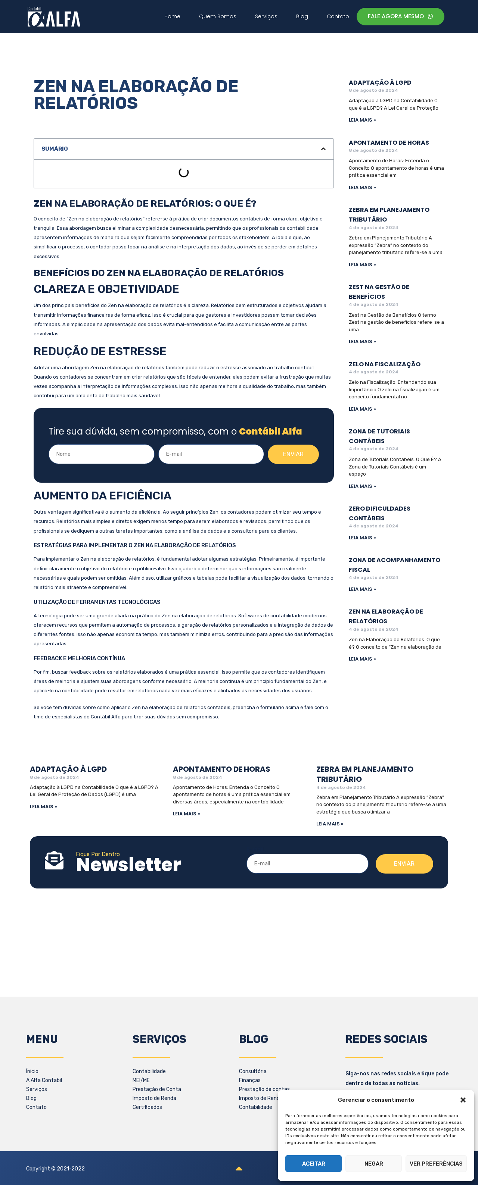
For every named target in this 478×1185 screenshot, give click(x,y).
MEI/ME (141, 1080)
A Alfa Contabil (44, 1080)
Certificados (147, 1107)
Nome (56, 440)
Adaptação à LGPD (380, 82)
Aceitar (313, 1163)
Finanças (250, 1080)
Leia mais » (362, 119)
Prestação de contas (264, 1089)
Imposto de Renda (154, 1098)
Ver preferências (436, 1163)
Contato (36, 1107)
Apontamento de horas (389, 142)
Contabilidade (149, 1071)
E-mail (167, 440)
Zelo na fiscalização (384, 364)
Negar (373, 1163)
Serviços (36, 1089)
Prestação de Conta (157, 1089)
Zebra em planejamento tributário (364, 774)
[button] (463, 1100)
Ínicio (32, 1071)
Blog (31, 1098)
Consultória (253, 1071)
